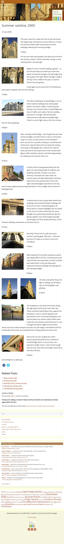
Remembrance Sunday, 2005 (13, 386)
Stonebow (34, 504)
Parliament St (14, 502)
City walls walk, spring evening (13, 389)
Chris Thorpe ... (6, 455)
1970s (3, 492)
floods (37, 496)
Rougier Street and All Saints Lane (11, 453)
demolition (10, 497)
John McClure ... (6, 446)
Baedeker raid (52, 492)
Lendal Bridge (42, 499)
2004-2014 (8, 492)
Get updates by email (8, 422)
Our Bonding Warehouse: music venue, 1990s (14, 466)
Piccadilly (26, 501)
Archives (4, 424)
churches (43, 495)
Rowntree (9, 504)
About (3, 432)
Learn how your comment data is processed (40, 406)
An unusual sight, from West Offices (12, 479)
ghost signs (47, 497)
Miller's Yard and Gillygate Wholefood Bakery (14, 475)
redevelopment (43, 501)
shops (28, 504)
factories (29, 496)
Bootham (11, 495)
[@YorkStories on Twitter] (29, 529)
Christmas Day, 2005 (10, 381)
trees (40, 504)
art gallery (45, 492)
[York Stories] (32, 527)
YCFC (51, 504)
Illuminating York (19, 499)
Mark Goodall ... (6, 473)
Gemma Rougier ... (7, 451)
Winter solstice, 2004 (10, 378)
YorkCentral (6, 506)
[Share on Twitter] (8, 366)
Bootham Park (30, 495)
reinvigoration (55, 502)
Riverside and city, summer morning (15, 383)
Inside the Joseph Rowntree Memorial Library (14, 470)
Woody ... (4, 477)
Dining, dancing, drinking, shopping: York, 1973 (15, 457)
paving (20, 502)
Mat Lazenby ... (6, 464)
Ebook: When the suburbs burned (11, 429)
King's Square (31, 499)
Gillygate (54, 497)
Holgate (7, 499)
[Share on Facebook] (3, 366)
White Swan (46, 504)
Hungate (13, 499)
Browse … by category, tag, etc (10, 427)
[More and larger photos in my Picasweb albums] (35, 529)
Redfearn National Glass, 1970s (10, 448)
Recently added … (7, 419)
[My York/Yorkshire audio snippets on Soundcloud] (32, 529)
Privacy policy (32, 517)
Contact (4, 434)
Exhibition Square (20, 497)
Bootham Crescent (20, 494)
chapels (37, 494)
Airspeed (19, 492)
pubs (34, 501)
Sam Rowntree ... (6, 469)
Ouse (8, 502)
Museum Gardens (53, 499)
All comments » (6, 484)
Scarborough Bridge (20, 504)
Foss (41, 497)
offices (3, 502)
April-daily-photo (32, 491)
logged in (13, 396)
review (3, 504)
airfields (13, 492)
